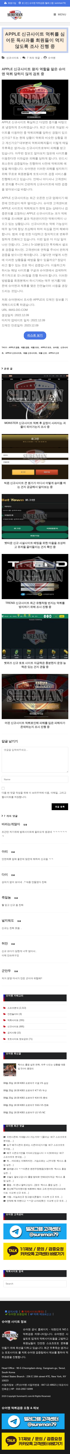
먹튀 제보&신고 (42, 1314)
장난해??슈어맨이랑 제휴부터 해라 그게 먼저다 (30, 1189)
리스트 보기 (35, 335)
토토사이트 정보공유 (17, 1039)
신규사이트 (12, 57)
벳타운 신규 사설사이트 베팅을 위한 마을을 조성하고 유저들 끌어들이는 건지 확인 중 (35, 545)
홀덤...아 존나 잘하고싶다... (20, 1185)
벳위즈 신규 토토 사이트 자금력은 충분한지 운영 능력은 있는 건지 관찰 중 (35, 664)
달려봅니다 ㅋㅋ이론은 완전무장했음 (25, 1169)
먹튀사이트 (13, 1020)
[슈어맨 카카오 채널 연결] (34, 1251)
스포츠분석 (13, 1008)
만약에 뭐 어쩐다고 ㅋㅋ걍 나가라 (23, 1201)
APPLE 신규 (54, 353)
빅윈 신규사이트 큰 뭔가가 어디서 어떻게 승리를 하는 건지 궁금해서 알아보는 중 (35, 485)
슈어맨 (52, 57)
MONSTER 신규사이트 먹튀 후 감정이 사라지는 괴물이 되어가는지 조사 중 (35, 425)
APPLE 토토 (46, 347)
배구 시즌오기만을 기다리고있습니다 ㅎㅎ (28, 1153)
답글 (25, 825)
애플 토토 (35, 347)
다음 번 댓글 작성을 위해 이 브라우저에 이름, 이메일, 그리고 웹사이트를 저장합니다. (34, 794)
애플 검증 (25, 347)
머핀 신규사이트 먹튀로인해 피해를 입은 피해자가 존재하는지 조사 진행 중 (35, 724)
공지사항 (11, 1032)
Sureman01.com (24, 1396)
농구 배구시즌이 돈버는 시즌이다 (23, 1145)
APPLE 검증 (14, 347)
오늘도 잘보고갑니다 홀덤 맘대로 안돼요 (27, 1177)
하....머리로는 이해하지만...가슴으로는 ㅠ (27, 1161)
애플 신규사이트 (30, 353)
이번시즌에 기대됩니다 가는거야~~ (24, 1137)
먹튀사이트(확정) (34, 1311)
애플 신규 (43, 353)
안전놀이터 (13, 1014)
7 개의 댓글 (33, 57)
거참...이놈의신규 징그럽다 (20, 1197)
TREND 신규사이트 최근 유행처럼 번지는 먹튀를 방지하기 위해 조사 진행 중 (35, 604)
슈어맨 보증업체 (17, 1314)
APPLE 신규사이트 (13, 353)
